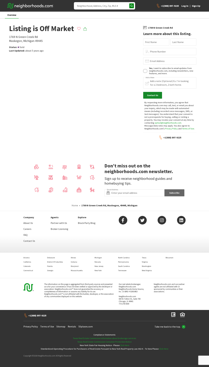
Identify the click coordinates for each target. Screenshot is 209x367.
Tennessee (122, 270)
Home (75, 205)
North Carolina (124, 257)
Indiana (74, 262)
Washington (146, 266)
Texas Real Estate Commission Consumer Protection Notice (104, 341)
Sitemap (60, 326)
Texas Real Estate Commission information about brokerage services (104, 338)
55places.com (85, 326)
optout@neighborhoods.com (168, 122)
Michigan (98, 257)
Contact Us (29, 240)
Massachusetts (77, 270)
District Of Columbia (55, 262)
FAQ (25, 234)
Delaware (51, 257)
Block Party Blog (86, 222)
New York (98, 270)
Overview (11, 15)
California (27, 262)
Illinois (73, 257)
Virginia (145, 262)
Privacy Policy (171, 128)
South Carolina (124, 266)
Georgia (50, 270)
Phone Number (158, 51)
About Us (28, 222)
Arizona (26, 257)
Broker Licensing (59, 228)
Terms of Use (188, 128)
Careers (27, 228)
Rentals (72, 326)
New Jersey (99, 266)
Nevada (98, 262)
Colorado (26, 266)
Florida (50, 266)
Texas (144, 257)
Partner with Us (59, 222)
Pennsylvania (123, 262)
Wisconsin (169, 257)
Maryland (74, 266)
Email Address (157, 61)
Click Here (124, 345)
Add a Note (150, 77)
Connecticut (28, 270)
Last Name (178, 42)
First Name (151, 42)
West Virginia (147, 270)
